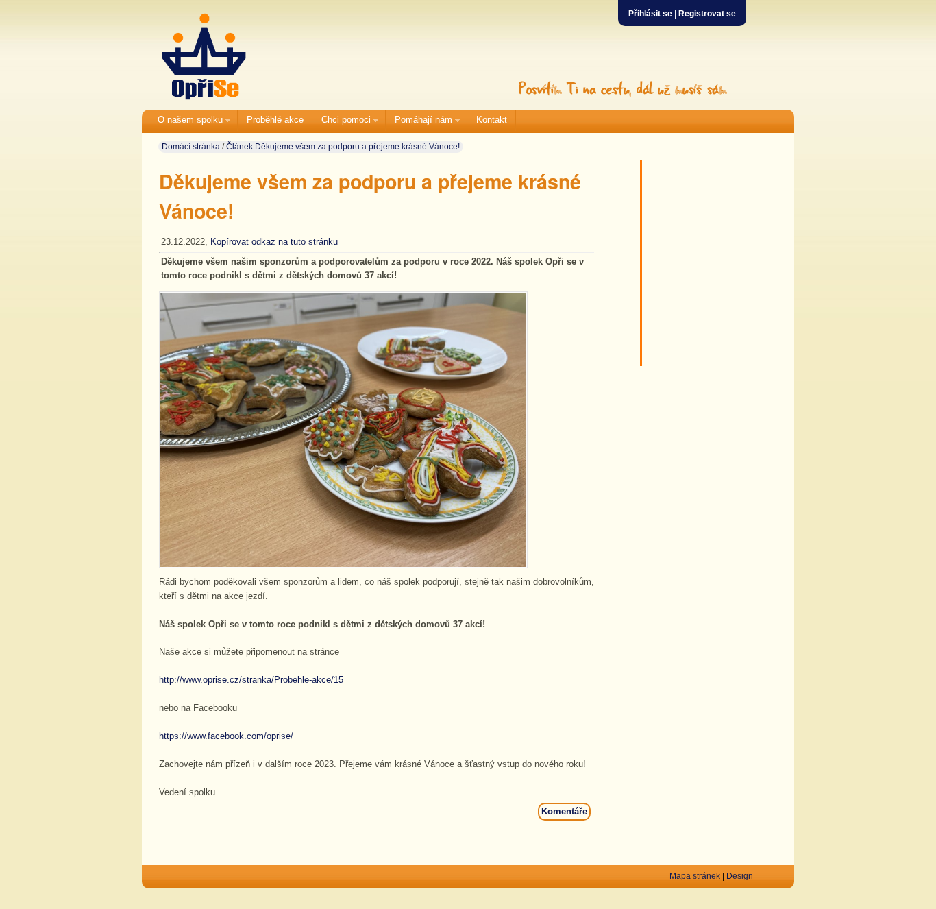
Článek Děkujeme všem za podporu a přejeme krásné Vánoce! (343, 147)
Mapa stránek (694, 876)
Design (739, 876)
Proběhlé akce (275, 120)
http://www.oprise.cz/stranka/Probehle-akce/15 (252, 680)
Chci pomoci (341, 120)
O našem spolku (186, 120)
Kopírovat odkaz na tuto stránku (274, 242)
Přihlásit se (650, 14)
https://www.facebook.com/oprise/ (226, 736)
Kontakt (491, 120)
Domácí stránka (191, 147)
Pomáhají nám (419, 120)
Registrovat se (707, 14)
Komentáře (564, 811)
